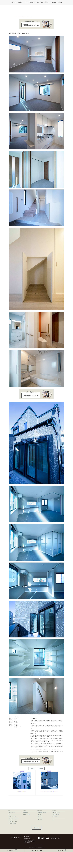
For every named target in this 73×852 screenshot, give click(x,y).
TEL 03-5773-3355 (27, 841)
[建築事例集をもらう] (36, 394)
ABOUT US (32, 2)
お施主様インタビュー (26, 814)
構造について (40, 814)
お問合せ (36, 827)
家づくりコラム (40, 819)
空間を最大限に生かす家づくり (43, 812)
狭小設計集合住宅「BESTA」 (13, 821)
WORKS (26, 2)
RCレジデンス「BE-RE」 (12, 823)
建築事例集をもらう (30, 25)
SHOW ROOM (40, 2)
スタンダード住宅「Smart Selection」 (14, 818)
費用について (40, 816)
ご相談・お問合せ (55, 816)
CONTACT (46, 2)
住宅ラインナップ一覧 (12, 816)
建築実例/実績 (25, 812)
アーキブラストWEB (12, 812)
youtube (54, 2)
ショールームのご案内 (56, 814)
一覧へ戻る (32, 768)
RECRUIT (60, 2)
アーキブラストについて (56, 812)
